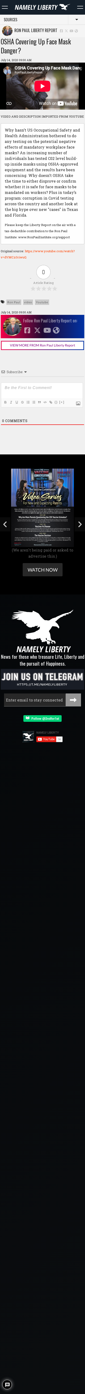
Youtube (42, 302)
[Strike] (22, 402)
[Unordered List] (33, 402)
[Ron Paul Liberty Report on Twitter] (66, 30)
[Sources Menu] (80, 7)
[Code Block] (45, 402)
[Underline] (16, 402)
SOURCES (10, 19)
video (28, 302)
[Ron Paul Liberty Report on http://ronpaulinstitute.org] (76, 30)
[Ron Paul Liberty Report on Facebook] (61, 30)
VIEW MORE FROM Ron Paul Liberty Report (42, 345)
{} (56, 402)
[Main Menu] (5, 7)
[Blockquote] (39, 402)
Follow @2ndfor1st (44, 718)
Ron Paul (13, 302)
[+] (61, 402)
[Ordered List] (28, 402)
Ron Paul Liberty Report (35, 30)
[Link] (50, 402)
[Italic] (11, 402)
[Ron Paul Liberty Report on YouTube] (71, 30)
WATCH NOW (43, 570)
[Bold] (5, 402)
